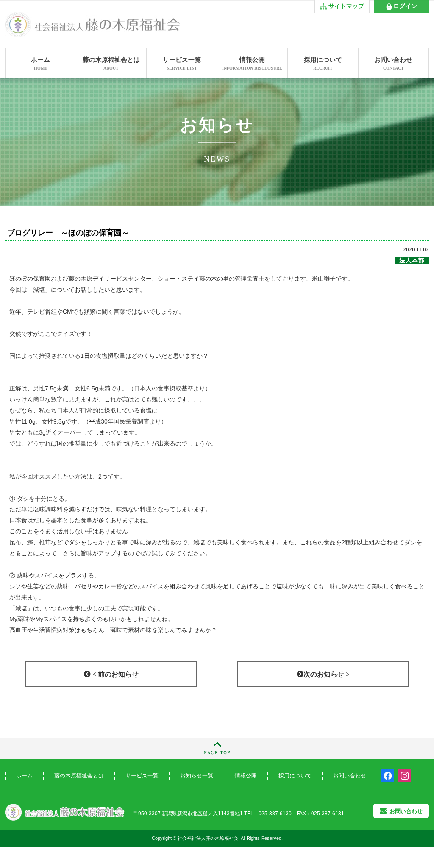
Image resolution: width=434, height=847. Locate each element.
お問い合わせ (393, 63)
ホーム (40, 63)
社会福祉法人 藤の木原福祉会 (65, 812)
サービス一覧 (182, 63)
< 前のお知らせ (115, 674)
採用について (323, 63)
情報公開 (252, 63)
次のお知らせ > (326, 674)
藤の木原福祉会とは (111, 63)
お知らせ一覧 (196, 775)
